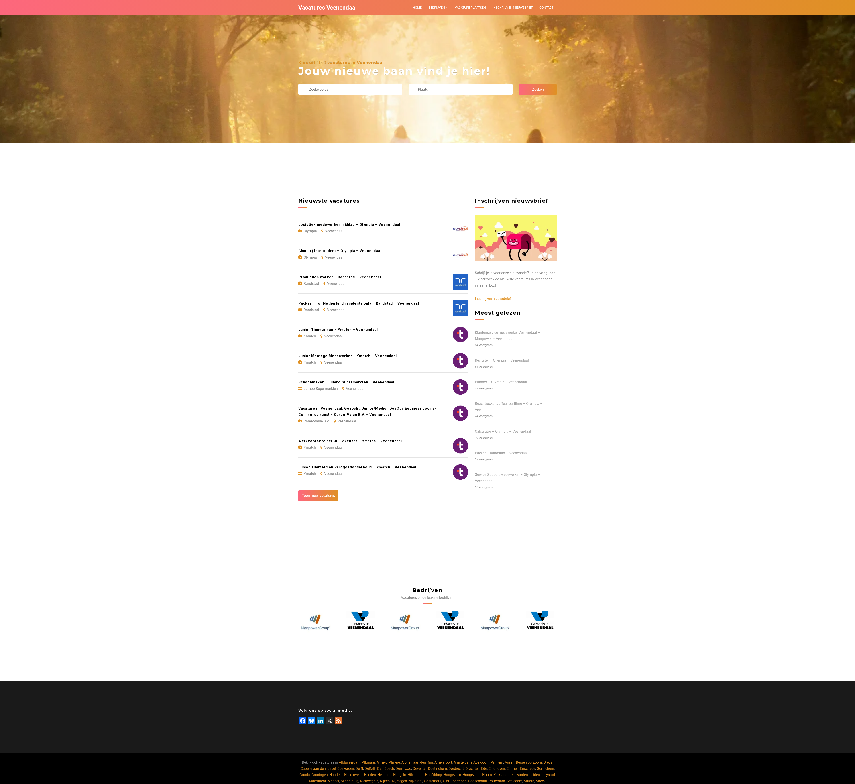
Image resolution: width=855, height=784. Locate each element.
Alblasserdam (349, 762)
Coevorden (345, 768)
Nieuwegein (369, 781)
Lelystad (548, 775)
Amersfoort (443, 762)
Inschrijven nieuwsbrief (513, 7)
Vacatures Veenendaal (327, 7)
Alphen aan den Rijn (417, 762)
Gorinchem (545, 768)
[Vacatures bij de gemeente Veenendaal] (315, 622)
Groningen (319, 775)
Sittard (529, 781)
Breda (548, 762)
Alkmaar (368, 762)
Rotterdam (497, 781)
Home (417, 7)
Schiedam (514, 781)
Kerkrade (500, 775)
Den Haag (403, 768)
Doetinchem (437, 768)
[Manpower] (360, 622)
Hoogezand (472, 775)
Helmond (384, 775)
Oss (446, 781)
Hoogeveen (452, 775)
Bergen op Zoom (529, 762)
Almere (394, 762)
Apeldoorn (481, 762)
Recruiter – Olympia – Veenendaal (502, 360)
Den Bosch (385, 768)
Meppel (333, 781)
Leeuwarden (518, 775)
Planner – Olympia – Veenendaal (501, 382)
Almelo (382, 762)
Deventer (419, 768)
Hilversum (415, 775)
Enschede (527, 768)
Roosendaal (477, 781)
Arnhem (497, 762)
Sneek (541, 781)
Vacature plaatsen (470, 7)
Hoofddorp (433, 775)
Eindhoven (497, 768)
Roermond (458, 781)
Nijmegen (399, 781)
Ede (484, 768)
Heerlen (370, 775)
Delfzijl (370, 768)
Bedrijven (436, 7)
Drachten (472, 768)
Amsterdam (463, 762)
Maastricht (317, 781)
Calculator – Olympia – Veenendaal (503, 431)
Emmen (513, 768)
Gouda (304, 775)
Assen (509, 762)
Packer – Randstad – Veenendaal (501, 453)
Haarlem (336, 775)
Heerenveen (353, 775)
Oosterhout (432, 781)
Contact (546, 7)
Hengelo (399, 775)
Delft (359, 768)
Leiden (534, 775)
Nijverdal (415, 781)
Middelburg (349, 781)
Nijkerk (385, 781)
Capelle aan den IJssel (318, 768)
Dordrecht (456, 768)
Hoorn (487, 775)
